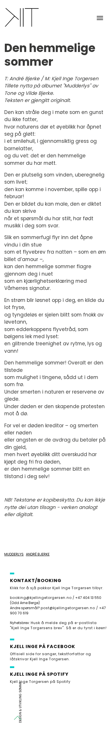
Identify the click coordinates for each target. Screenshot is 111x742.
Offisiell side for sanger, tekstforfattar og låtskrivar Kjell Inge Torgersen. (50, 656)
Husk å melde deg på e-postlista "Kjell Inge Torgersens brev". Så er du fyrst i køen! (58, 625)
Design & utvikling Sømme (20, 702)
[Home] (22, 17)
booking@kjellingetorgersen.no (41, 597)
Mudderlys (14, 554)
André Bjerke (38, 554)
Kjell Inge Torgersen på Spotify (40, 681)
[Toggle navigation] (99, 17)
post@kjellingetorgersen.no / (69, 607)
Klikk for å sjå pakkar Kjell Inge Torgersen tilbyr (56, 587)
